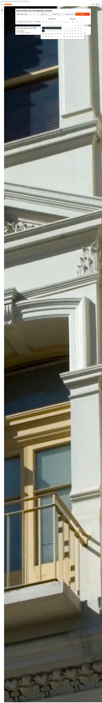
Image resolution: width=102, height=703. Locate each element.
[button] (100, 1)
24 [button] (54, 33)
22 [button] (48, 33)
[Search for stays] (2, 10)
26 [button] (60, 33)
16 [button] (51, 30)
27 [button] (43, 36)
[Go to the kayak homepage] (8, 4)
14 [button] (46, 30)
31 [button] (81, 36)
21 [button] (46, 33)
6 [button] (43, 28)
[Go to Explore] (2, 16)
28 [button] (46, 36)
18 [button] (57, 30)
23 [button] (51, 33)
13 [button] (43, 30)
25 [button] (57, 33)
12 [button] (60, 28)
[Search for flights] (2, 8)
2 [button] (78, 25)
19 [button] (60, 30)
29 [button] (48, 36)
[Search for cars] (2, 13)
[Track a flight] (2, 19)
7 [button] (72, 28)
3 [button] (54, 25)
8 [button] (75, 28)
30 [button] (51, 36)
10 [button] (54, 28)
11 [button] (57, 28)
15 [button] (75, 30)
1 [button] (75, 25)
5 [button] (60, 25)
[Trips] (2, 22)
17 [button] (54, 30)
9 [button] (78, 28)
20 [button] (43, 33)
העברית (27, 1)
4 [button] (57, 25)
